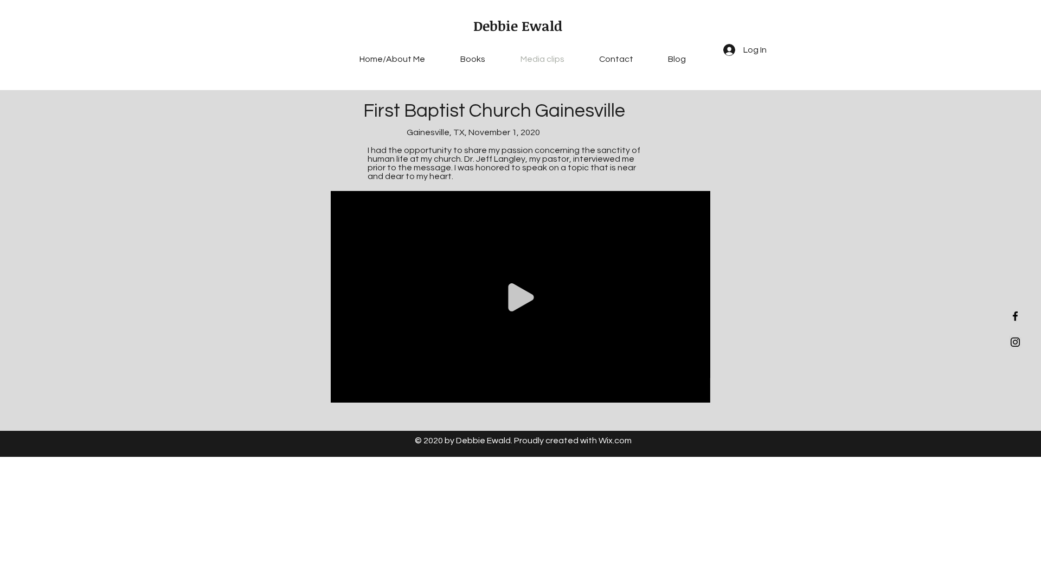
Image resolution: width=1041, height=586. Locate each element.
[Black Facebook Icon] (1015, 316)
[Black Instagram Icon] (1015, 342)
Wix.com (615, 440)
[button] (696, 392)
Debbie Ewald (517, 25)
